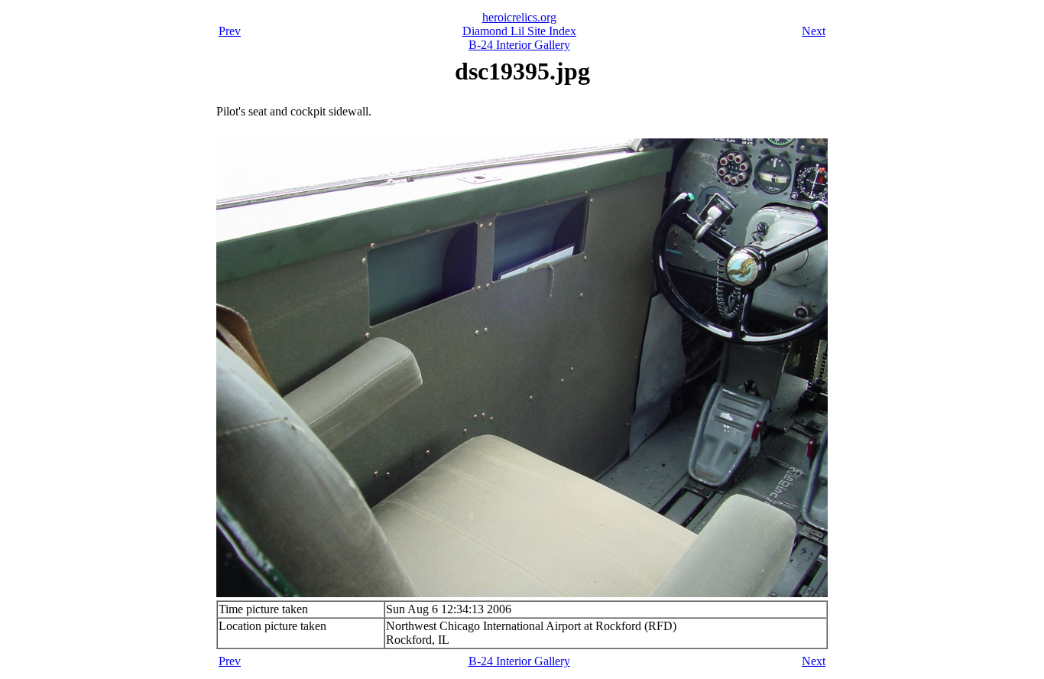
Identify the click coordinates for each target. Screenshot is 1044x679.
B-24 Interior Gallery (519, 44)
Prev (230, 30)
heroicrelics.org (519, 17)
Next (813, 30)
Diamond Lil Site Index (519, 30)
